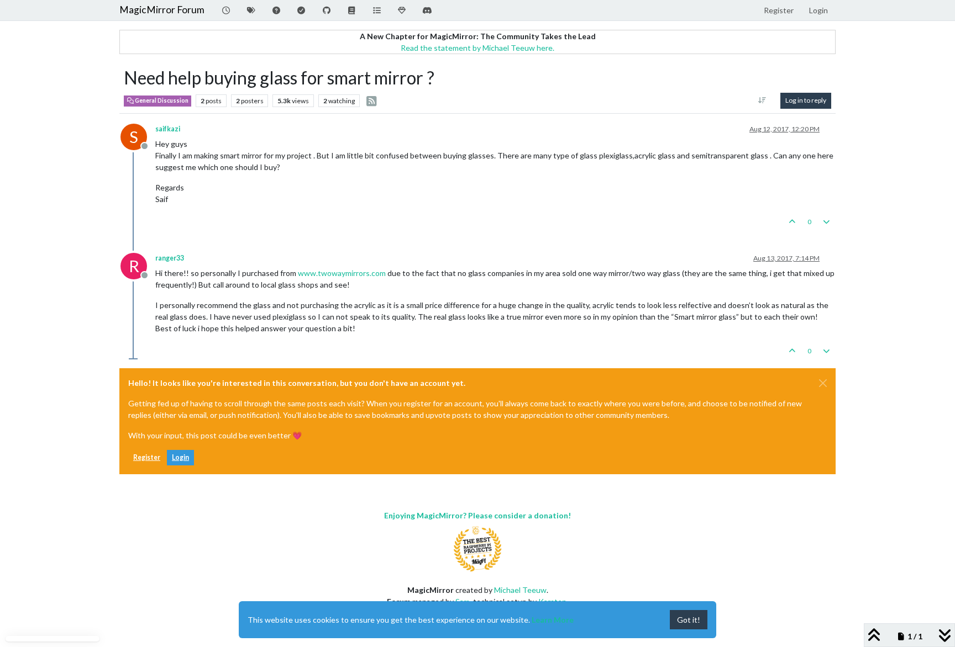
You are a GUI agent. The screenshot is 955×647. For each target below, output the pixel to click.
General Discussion (161, 100)
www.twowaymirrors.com (342, 273)
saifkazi (167, 129)
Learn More (553, 619)
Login (180, 457)
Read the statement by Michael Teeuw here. (477, 47)
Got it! (688, 619)
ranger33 (169, 258)
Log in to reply (805, 100)
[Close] (823, 383)
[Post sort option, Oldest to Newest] (762, 100)
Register (146, 457)
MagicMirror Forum (161, 9)
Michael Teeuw (520, 590)
